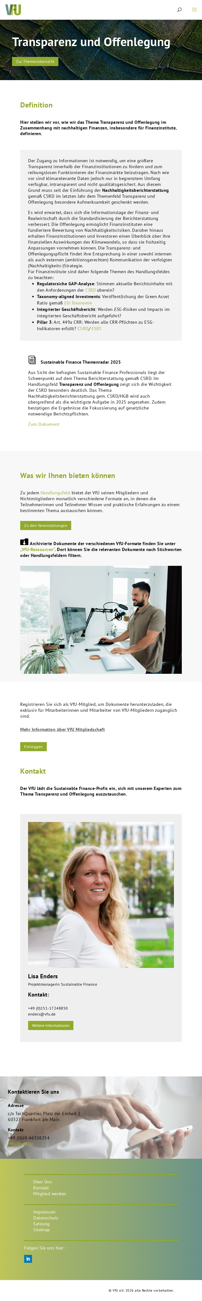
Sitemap (41, 1229)
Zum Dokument (43, 424)
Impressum (44, 1212)
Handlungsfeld (55, 493)
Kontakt (41, 1188)
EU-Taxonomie (78, 303)
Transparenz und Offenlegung (91, 42)
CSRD (83, 328)
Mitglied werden (49, 1193)
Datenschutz (45, 1218)
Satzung (41, 1224)
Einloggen (33, 746)
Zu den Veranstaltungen (45, 525)
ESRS (96, 328)
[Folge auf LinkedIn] (28, 1259)
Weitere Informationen (50, 1025)
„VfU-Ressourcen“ (37, 549)
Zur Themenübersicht (35, 61)
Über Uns (42, 1182)
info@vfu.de (21, 1144)
